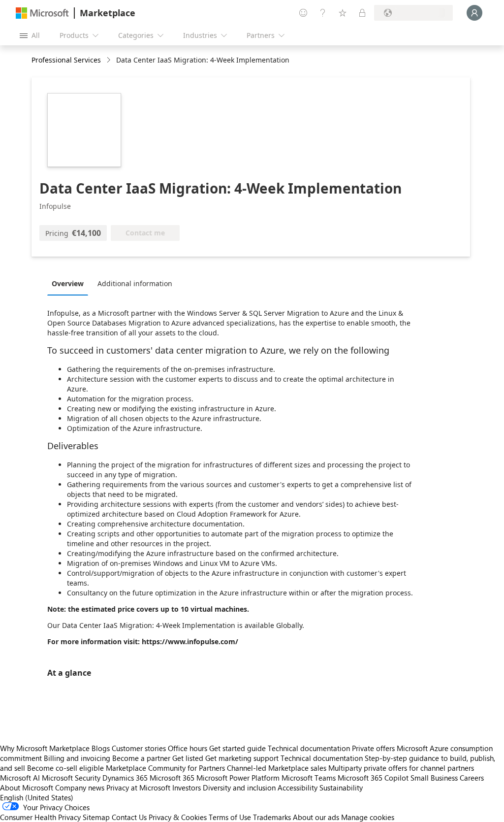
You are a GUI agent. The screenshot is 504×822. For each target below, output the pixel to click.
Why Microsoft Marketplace (45, 748)
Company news (79, 787)
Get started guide (237, 748)
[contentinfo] (109, 60)
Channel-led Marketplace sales (276, 768)
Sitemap (96, 817)
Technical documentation (309, 748)
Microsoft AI (20, 778)
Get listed (187, 758)
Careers (472, 778)
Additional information (134, 283)
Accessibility (297, 787)
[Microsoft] (42, 13)
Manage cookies (367, 817)
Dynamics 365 (125, 778)
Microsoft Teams (309, 778)
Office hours (187, 748)
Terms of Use (230, 817)
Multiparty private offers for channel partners (401, 768)
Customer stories (139, 748)
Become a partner (141, 758)
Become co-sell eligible (65, 768)
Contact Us (129, 817)
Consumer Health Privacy (40, 817)
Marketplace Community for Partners (165, 768)
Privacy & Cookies (178, 817)
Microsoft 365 (172, 778)
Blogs (101, 748)
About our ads (316, 817)
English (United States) (36, 797)
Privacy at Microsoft (138, 787)
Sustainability (341, 787)
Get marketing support (242, 758)
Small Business (434, 778)
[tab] (70, 283)
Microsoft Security (71, 778)
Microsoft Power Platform (238, 778)
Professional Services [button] (66, 60)
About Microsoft (26, 787)
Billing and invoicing (77, 758)
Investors (186, 787)
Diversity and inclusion (239, 787)
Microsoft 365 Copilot (373, 778)
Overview (68, 283)
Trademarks (272, 817)
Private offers (373, 748)
